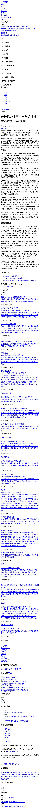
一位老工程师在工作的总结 (13, 373)
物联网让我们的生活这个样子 (13, 355)
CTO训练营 (24, 721)
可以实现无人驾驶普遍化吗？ (13, 461)
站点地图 (7, 733)
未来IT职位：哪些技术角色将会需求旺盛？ (17, 397)
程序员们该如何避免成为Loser (13, 476)
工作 (9, 393)
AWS (11, 530)
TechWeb (3, 774)
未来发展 (11, 286)
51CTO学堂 (8, 721)
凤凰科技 (22, 772)
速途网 (19, 774)
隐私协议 (7, 742)
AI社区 (6, 99)
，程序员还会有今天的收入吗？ (13, 441)
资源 (5, 35)
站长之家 (14, 774)
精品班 (3, 8)
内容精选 (7, 92)
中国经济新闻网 (26, 774)
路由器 (3, 603)
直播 (17, 35)
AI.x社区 (31, 716)
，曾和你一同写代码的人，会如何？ (15, 492)
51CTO (6, 712)
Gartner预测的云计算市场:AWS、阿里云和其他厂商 (20, 519)
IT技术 (34, 28)
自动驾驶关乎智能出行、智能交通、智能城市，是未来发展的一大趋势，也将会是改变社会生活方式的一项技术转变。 (19, 465)
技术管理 (11, 517)
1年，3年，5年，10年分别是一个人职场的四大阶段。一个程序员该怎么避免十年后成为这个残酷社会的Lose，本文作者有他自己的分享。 (20, 481)
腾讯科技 (10, 772)
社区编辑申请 (5, 109)
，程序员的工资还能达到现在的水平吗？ (16, 607)
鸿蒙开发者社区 (6, 17)
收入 (12, 457)
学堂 (2, 6)
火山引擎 (7, 779)
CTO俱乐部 (4, 517)
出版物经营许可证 (13, 764)
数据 (10, 437)
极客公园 (5, 777)
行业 (7, 437)
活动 (5, 103)
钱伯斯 (6, 353)
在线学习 (4, 33)
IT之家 (34, 774)
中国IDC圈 (19, 777)
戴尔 (2, 564)
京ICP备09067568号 (13, 751)
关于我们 (7, 729)
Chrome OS (4, 286)
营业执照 (4, 764)
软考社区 (4, 11)
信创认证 (17, 28)
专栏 (14, 35)
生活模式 (8, 371)
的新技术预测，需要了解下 (12, 552)
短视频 (16, 26)
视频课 (3, 26)
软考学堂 (26, 26)
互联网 (3, 437)
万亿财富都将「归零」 (10, 568)
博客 (2, 4)
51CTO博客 (8, 716)
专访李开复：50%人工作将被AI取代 (15, 408)
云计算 (3, 339)
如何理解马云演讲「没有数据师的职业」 (18, 532)
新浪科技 (4, 772)
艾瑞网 (8, 774)
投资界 (34, 777)
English (6, 737)
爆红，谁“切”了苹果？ (10, 308)
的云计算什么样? (8, 324)
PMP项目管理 (5, 31)
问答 (8, 35)
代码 (2, 393)
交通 (11, 474)
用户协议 (7, 739)
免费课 (3, 13)
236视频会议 (12, 777)
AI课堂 (3, 19)
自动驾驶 (4, 474)
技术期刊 (7, 101)
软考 (12, 28)
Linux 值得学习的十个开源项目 (11, 669)
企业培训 (4, 15)
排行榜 (12, 26)
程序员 (3, 457)
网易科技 (16, 772)
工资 (6, 625)
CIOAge (11, 712)
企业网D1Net (27, 777)
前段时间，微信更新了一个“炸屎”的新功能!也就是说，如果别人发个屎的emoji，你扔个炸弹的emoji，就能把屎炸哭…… (19, 428)
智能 (8, 474)
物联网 (3, 371)
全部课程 (4, 28)
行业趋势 (8, 457)
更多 (10, 673)
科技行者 (33, 772)
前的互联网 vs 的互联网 (12, 424)
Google (6, 393)
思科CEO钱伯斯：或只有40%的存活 (16, 342)
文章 (2, 35)
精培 (13, 721)
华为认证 (23, 28)
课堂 (11, 35)
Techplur (20, 712)
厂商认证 (29, 28)
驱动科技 (28, 772)
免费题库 (13, 31)
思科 (2, 353)
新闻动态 (7, 731)
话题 (5, 97)
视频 (5, 95)
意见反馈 (7, 735)
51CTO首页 (4, 2)
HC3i (15, 712)
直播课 (21, 26)
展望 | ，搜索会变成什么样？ (14, 297)
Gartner (3, 530)
